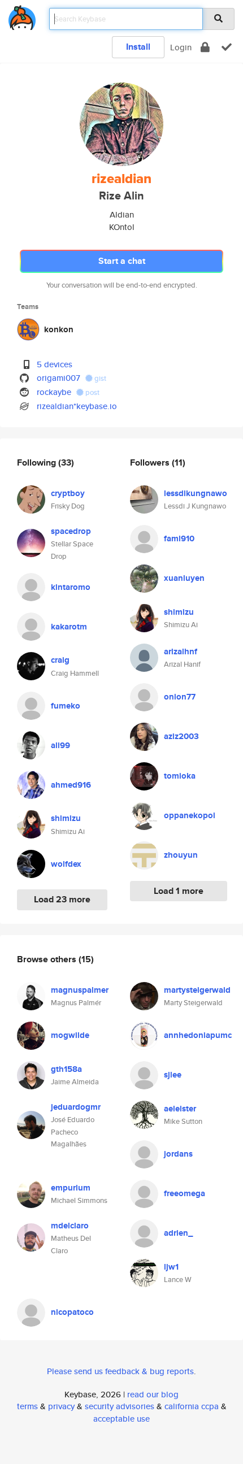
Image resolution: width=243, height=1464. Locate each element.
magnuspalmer (80, 990)
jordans (178, 1154)
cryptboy (68, 493)
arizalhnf (180, 651)
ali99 (60, 745)
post (91, 392)
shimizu (66, 818)
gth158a (66, 1069)
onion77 (180, 696)
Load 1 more (178, 890)
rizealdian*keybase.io (77, 406)
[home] (22, 15)
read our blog (153, 1394)
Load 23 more (62, 899)
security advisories (119, 1406)
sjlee (172, 1074)
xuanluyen (184, 578)
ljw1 (171, 1267)
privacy (61, 1406)
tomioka (180, 776)
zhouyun (181, 855)
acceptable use (121, 1418)
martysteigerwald (197, 990)
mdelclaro (70, 1225)
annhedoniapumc (198, 1035)
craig (60, 660)
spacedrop (71, 531)
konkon (58, 329)
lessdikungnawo (195, 493)
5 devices (54, 364)
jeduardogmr (76, 1107)
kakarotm (69, 626)
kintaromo (70, 587)
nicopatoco (72, 1312)
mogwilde (70, 1035)
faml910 (179, 538)
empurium (70, 1187)
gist (99, 378)
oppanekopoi (189, 815)
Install (138, 46)
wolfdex (66, 864)
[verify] (227, 47)
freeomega (184, 1193)
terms (27, 1406)
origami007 (58, 378)
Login (181, 47)
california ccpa (191, 1406)
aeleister (180, 1108)
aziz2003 (181, 736)
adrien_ (178, 1233)
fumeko (65, 706)
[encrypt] (205, 47)
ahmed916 (71, 785)
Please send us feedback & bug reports (120, 1371)
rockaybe (54, 392)
